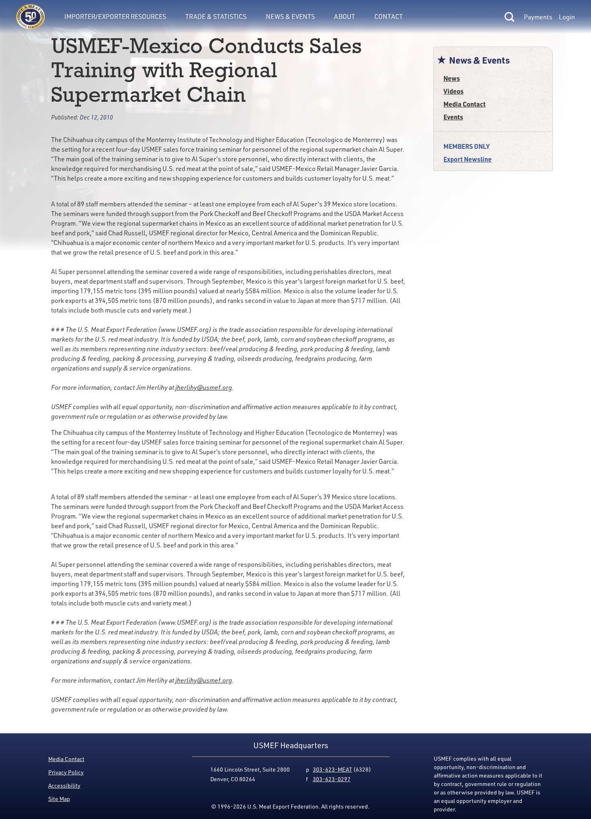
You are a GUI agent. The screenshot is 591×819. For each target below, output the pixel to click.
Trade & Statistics (215, 16)
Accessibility (64, 785)
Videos (453, 91)
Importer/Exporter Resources (115, 16)
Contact (388, 16)
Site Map (59, 798)
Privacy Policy (66, 772)
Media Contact (464, 104)
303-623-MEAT (332, 769)
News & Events (290, 16)
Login (567, 17)
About (344, 16)
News (451, 78)
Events (453, 117)
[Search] (509, 17)
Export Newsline (467, 159)
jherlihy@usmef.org (203, 387)
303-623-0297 (332, 779)
